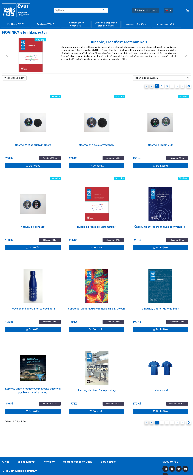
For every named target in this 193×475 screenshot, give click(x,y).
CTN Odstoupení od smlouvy (19, 470)
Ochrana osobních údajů (77, 461)
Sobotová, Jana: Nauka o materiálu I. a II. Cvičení (96, 308)
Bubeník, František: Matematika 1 (96, 226)
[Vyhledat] (103, 10)
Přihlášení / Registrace (147, 10)
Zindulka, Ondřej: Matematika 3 (160, 308)
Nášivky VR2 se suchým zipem (33, 144)
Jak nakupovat (26, 461)
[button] (7, 55)
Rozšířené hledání (15, 78)
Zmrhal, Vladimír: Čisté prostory (97, 390)
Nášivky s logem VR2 (160, 144)
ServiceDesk (108, 461)
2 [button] (162, 86)
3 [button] (167, 86)
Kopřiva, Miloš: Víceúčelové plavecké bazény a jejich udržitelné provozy (33, 390)
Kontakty (49, 461)
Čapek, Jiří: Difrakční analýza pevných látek (160, 226)
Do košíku (34, 165)
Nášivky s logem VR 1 (33, 226)
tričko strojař (160, 390)
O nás (5, 461)
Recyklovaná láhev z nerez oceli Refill (33, 308)
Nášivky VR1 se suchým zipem (96, 144)
